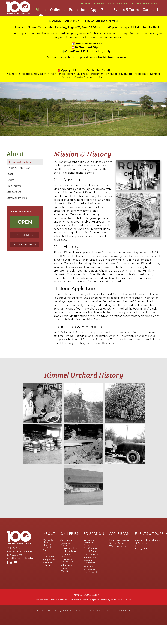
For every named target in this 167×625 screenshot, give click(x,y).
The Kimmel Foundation (45, 599)
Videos (63, 568)
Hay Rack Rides (68, 551)
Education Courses (65, 544)
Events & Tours (126, 9)
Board (10, 180)
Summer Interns (17, 197)
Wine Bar (65, 571)
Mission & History (20, 162)
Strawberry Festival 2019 (67, 561)
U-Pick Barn (66, 565)
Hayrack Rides (91, 554)
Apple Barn (100, 9)
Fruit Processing (91, 572)
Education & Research (90, 541)
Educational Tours (69, 548)
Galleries (57, 9)
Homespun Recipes (119, 540)
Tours (137, 546)
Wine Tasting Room (119, 546)
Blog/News (14, 186)
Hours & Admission (149, 3)
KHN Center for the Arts (122, 599)
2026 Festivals (142, 543)
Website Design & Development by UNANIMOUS (111, 611)
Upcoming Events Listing (147, 540)
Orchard (88, 545)
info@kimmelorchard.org (21, 558)
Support (99, 3)
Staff (10, 174)
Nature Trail (90, 557)
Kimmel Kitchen (117, 543)
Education (77, 9)
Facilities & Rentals (120, 3)
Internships (89, 569)
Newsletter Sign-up (25, 244)
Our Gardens (90, 548)
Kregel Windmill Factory (100, 599)
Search (85, 3)
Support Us (14, 192)
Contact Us (152, 9)
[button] (138, 189)
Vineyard (88, 566)
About (41, 9)
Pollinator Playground (66, 555)
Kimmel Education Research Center (73, 599)
